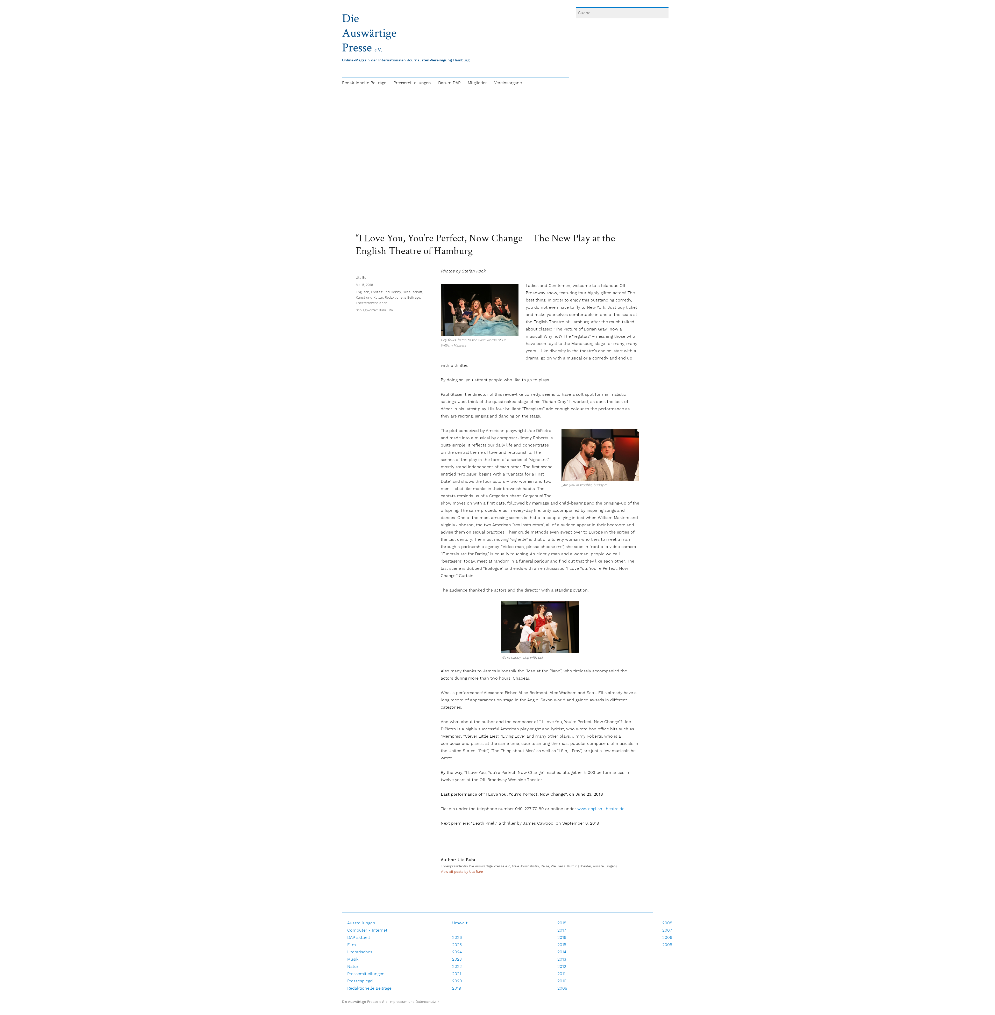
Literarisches (359, 952)
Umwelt (459, 923)
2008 (667, 923)
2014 (561, 952)
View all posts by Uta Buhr (462, 872)
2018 (561, 923)
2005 (667, 945)
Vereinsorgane (508, 83)
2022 (457, 966)
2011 (561, 974)
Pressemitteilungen (412, 83)
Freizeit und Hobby (386, 292)
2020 (457, 981)
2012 (561, 966)
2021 (456, 974)
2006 (667, 937)
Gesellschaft (412, 292)
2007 (667, 930)
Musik (353, 959)
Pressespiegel (360, 981)
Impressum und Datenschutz (412, 1002)
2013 (561, 959)
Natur (352, 966)
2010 (561, 981)
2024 (457, 952)
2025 (457, 945)
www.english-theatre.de (600, 809)
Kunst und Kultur (369, 298)
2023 (457, 959)
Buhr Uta (386, 310)
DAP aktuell (358, 937)
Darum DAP (449, 83)
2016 (561, 937)
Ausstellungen (361, 923)
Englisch (362, 292)
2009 (562, 988)
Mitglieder (477, 83)
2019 (456, 988)
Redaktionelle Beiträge (364, 83)
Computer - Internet (367, 930)
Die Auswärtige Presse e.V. (363, 1002)
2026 (457, 937)
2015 (561, 945)
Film (351, 945)
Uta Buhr (363, 278)
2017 (561, 930)
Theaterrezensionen (371, 303)
